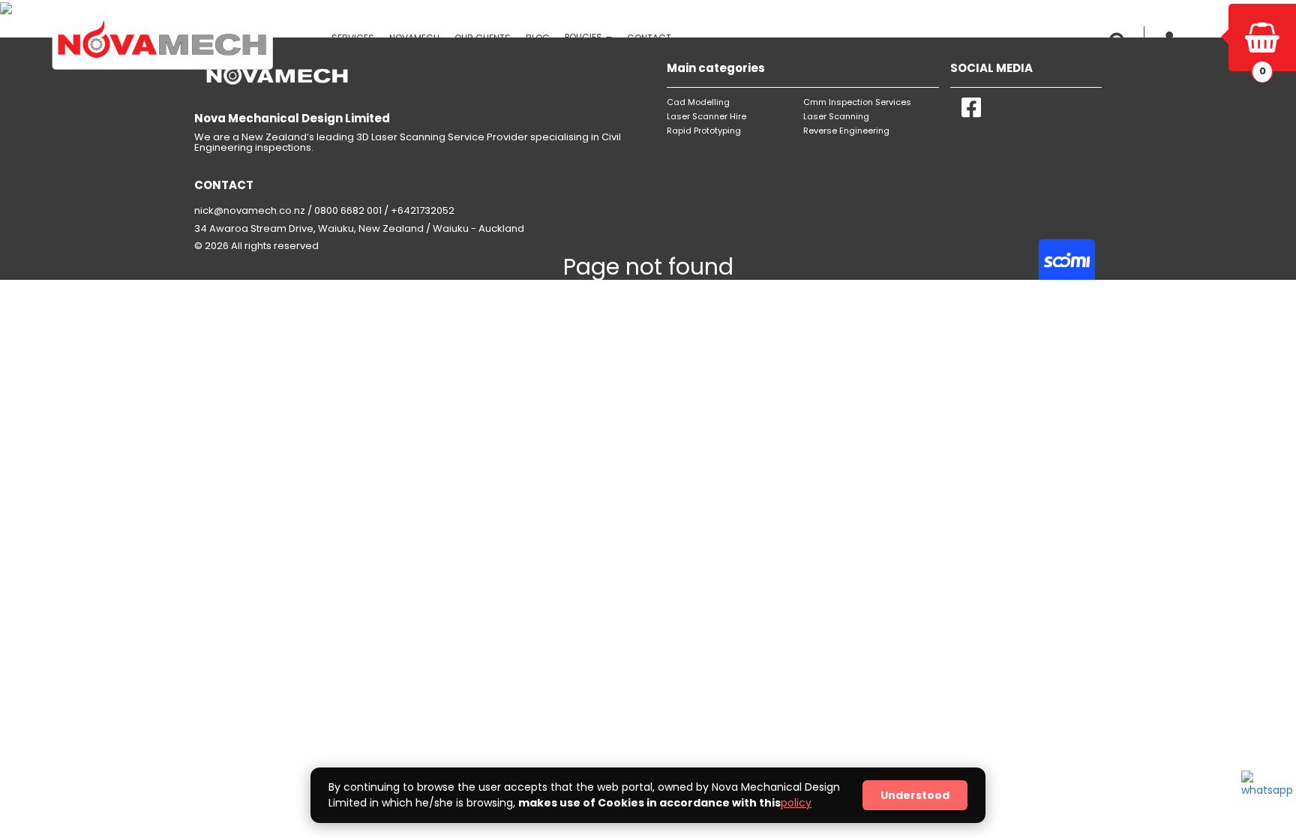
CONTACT (649, 38)
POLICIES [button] (584, 37)
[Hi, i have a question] (1263, 792)
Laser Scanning (836, 116)
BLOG (538, 38)
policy (796, 802)
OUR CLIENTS (482, 38)
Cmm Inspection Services (857, 102)
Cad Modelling (698, 102)
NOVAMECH (414, 38)
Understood (915, 795)
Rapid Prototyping (704, 131)
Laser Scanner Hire (706, 116)
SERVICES (353, 38)
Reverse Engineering (846, 131)
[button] (1121, 41)
